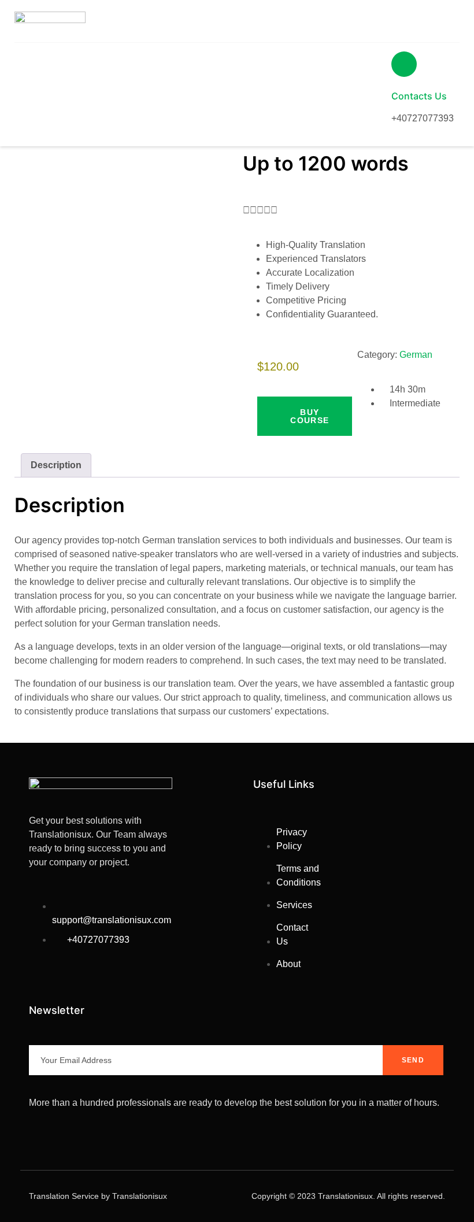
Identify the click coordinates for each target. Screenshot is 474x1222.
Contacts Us (419, 96)
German (415, 355)
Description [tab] (56, 465)
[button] (304, 416)
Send (413, 1060)
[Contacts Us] (404, 64)
